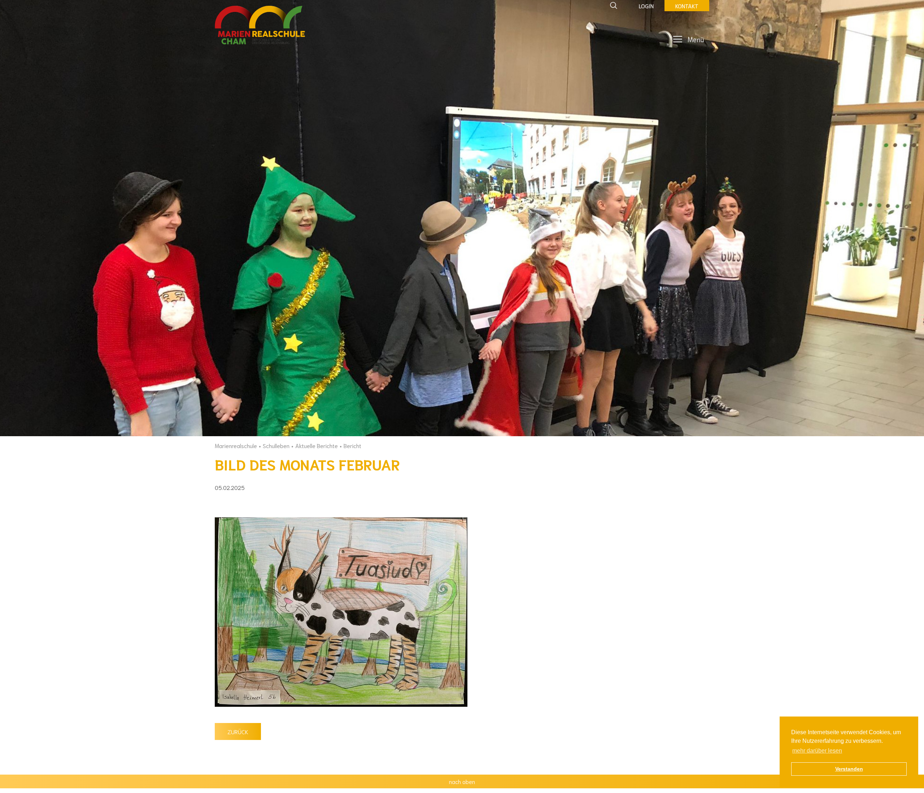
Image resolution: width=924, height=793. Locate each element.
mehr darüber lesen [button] (817, 751)
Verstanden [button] (849, 769)
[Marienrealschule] (260, 25)
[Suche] (613, 5)
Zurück (237, 731)
